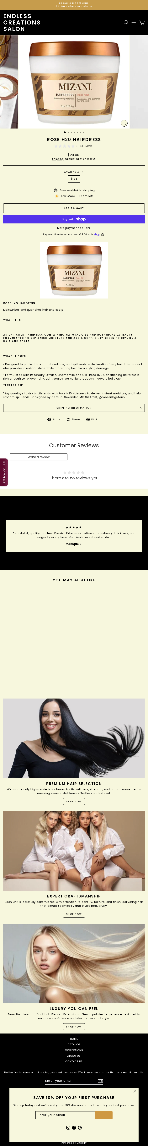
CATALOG (74, 1044)
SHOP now (74, 1026)
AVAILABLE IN (74, 171)
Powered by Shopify (74, 1142)
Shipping (58, 159)
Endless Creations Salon (22, 22)
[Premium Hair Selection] (74, 738)
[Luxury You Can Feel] (74, 963)
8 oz (74, 179)
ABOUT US (74, 1056)
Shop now (74, 801)
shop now (74, 914)
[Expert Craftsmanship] (74, 851)
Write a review (39, 457)
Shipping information (74, 407)
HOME (74, 1039)
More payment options (74, 228)
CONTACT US (74, 1061)
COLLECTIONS (74, 1050)
